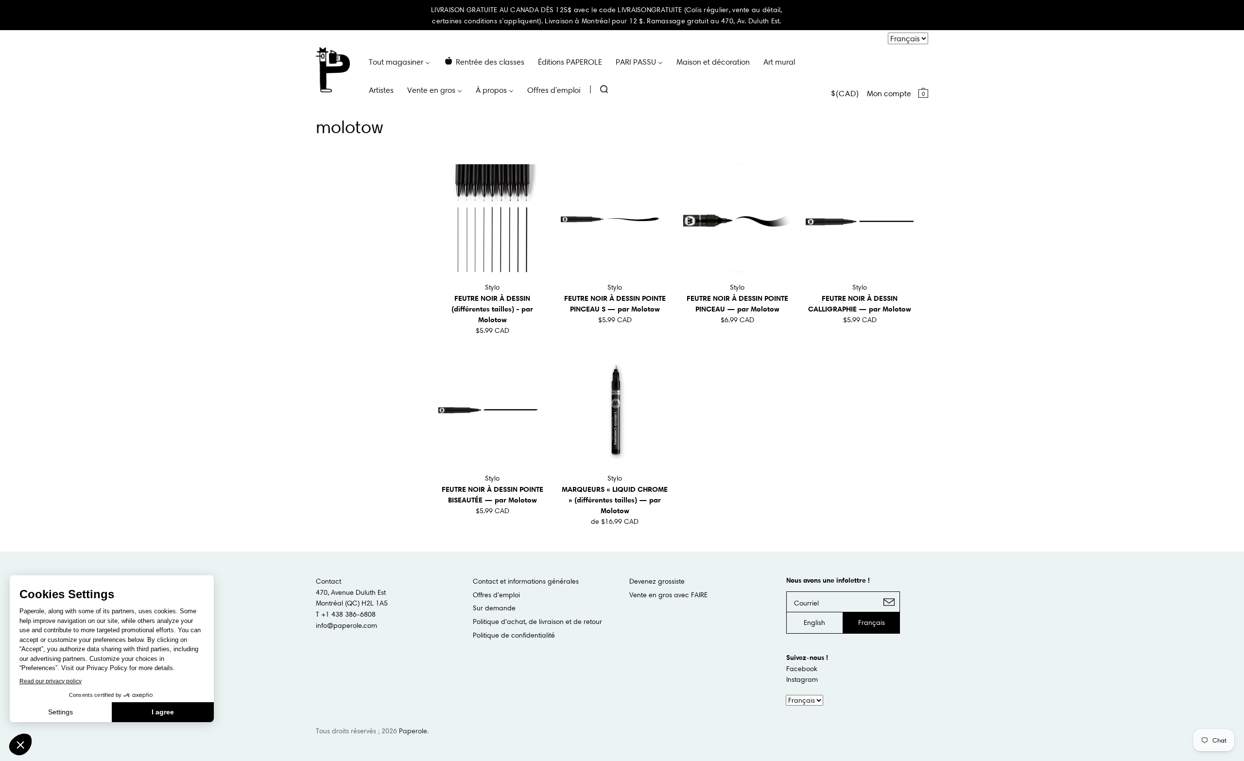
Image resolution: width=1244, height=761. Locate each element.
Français (871, 622)
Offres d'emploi (496, 594)
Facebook (801, 668)
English (814, 622)
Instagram (802, 679)
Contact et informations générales (526, 581)
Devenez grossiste (657, 581)
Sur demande (494, 608)
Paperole (413, 730)
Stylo (492, 287)
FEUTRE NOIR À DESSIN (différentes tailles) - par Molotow (492, 309)
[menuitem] (399, 61)
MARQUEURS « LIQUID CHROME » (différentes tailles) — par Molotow (615, 499)
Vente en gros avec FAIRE (668, 594)
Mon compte (889, 93)
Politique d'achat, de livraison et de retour (537, 621)
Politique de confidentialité (514, 635)
